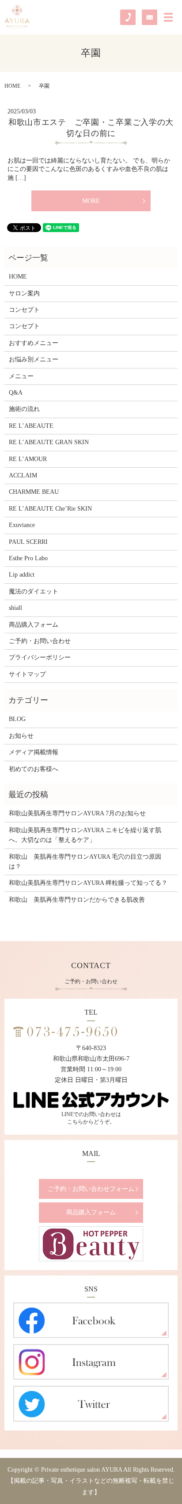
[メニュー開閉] (168, 17)
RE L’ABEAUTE (31, 426)
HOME (12, 86)
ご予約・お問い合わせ (40, 641)
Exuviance (22, 525)
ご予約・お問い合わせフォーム (91, 1189)
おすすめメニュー (33, 343)
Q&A (16, 392)
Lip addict (21, 574)
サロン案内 (24, 293)
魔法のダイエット (33, 591)
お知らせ (21, 736)
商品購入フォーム (33, 624)
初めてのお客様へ (33, 769)
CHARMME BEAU (34, 491)
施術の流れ (24, 409)
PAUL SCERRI (28, 542)
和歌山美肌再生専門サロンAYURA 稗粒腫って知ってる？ (88, 883)
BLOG (17, 719)
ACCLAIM (23, 475)
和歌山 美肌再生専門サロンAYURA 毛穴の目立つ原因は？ (85, 861)
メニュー (21, 376)
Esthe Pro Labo (28, 558)
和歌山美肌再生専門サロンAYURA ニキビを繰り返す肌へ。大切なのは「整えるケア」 (85, 835)
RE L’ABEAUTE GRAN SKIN (49, 442)
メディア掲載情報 (33, 752)
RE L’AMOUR (28, 459)
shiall (15, 608)
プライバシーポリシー (40, 657)
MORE (91, 201)
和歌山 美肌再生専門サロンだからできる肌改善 (77, 899)
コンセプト (24, 309)
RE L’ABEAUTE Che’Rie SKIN (50, 508)
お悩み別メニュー (33, 359)
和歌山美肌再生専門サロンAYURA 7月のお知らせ (77, 813)
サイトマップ (27, 674)
